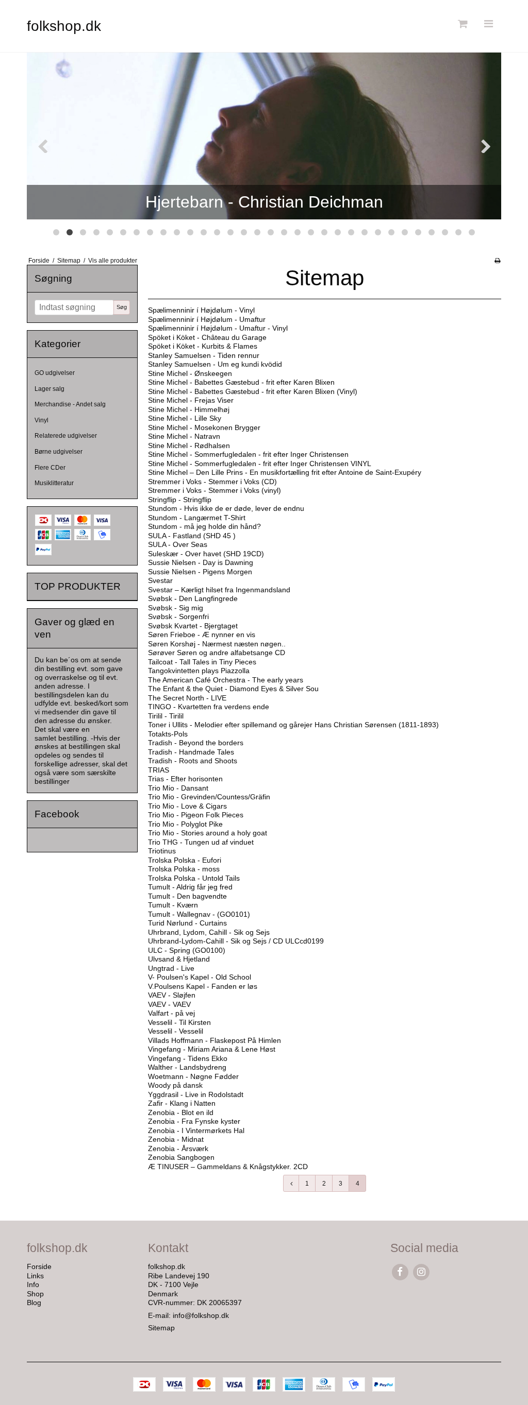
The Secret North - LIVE (187, 698)
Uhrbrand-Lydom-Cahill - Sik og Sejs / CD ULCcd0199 (236, 941)
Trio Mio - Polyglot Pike (185, 824)
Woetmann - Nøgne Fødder (193, 1076)
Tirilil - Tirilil (166, 716)
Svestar (160, 580)
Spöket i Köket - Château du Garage (207, 337)
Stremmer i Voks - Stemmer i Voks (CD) (212, 481)
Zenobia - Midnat (176, 1139)
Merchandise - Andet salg (70, 404)
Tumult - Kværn (173, 905)
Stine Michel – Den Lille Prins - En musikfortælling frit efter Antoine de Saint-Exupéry (284, 472)
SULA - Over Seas (177, 544)
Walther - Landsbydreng (187, 1067)
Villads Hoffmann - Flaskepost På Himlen (214, 1040)
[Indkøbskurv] (461, 23)
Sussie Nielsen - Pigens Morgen (200, 572)
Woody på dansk (175, 1085)
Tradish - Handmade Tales (191, 752)
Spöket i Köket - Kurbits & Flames (202, 346)
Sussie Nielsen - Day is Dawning (200, 562)
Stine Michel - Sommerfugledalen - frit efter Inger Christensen (248, 454)
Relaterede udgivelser (66, 435)
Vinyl (41, 420)
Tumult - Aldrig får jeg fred (190, 887)
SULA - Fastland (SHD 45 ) (192, 536)
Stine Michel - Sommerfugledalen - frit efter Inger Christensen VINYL (259, 463)
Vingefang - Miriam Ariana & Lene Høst (211, 1049)
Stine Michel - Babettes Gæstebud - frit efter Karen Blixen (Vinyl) (252, 391)
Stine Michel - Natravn (184, 436)
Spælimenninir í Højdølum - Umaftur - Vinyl (218, 328)
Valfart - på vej (171, 1013)
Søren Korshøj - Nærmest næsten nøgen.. (217, 644)
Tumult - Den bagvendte (187, 896)
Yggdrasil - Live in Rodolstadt (195, 1094)
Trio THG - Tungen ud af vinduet (201, 842)
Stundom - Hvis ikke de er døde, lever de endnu (226, 508)
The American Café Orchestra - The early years (225, 680)
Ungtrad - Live (171, 968)
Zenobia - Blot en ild (180, 1112)
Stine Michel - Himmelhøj (188, 409)
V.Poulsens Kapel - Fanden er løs (202, 986)
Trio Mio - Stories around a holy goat (207, 833)
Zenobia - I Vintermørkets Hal (196, 1130)
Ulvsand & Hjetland (179, 959)
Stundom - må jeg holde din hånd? (204, 526)
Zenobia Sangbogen (181, 1157)
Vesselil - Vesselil (175, 1031)
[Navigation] (488, 23)
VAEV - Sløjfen (171, 995)
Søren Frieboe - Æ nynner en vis (201, 634)
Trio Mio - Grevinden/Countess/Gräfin (209, 797)
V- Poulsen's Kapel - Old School (199, 977)
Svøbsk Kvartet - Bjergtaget (193, 626)
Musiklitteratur (54, 483)
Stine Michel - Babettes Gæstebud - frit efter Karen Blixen (241, 382)
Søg (122, 307)
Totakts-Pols (168, 734)
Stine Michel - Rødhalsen (189, 445)
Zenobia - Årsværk (178, 1148)
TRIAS (158, 770)
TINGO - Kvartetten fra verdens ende (208, 706)
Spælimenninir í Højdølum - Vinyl (201, 310)
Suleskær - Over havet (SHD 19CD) (206, 554)
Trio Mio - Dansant (178, 788)
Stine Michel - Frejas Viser (191, 400)
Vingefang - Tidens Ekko (187, 1058)
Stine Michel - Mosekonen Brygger (204, 427)
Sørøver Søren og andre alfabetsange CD (216, 652)
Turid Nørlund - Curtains (187, 923)
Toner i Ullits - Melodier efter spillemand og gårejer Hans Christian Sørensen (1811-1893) (293, 725)
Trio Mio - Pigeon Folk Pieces (195, 815)
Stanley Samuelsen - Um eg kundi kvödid (215, 364)
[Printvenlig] (497, 260)
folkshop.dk (64, 26)
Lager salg (49, 388)
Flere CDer (50, 467)
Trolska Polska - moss (184, 869)
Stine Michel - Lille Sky (184, 418)
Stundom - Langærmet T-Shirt (196, 517)
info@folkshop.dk (201, 1315)
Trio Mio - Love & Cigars (187, 806)
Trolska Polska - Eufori (184, 860)
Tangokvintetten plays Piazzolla (199, 670)
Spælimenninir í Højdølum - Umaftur (207, 319)
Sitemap (161, 1328)
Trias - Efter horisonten (185, 779)
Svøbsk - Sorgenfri (178, 616)
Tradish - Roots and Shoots (192, 761)
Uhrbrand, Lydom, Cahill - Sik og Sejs (209, 932)
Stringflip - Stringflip (179, 499)
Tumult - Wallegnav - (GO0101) (199, 914)
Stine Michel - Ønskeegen (190, 373)
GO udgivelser (55, 372)
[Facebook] (399, 1271)
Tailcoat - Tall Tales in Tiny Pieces (202, 662)
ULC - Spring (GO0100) (186, 950)
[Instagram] (421, 1271)
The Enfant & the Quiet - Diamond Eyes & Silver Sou (233, 688)
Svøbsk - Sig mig (175, 608)
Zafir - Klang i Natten (182, 1103)
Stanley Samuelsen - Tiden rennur (203, 355)
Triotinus (162, 851)
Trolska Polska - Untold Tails (194, 878)
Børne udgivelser (58, 451)
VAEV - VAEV (169, 1004)
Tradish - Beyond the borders (195, 743)
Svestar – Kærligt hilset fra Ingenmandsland (219, 590)
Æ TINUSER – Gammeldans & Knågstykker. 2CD (228, 1166)
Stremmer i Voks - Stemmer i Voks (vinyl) (214, 490)
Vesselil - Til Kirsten (179, 1022)
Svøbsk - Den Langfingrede (193, 598)
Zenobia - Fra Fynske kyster (194, 1121)
